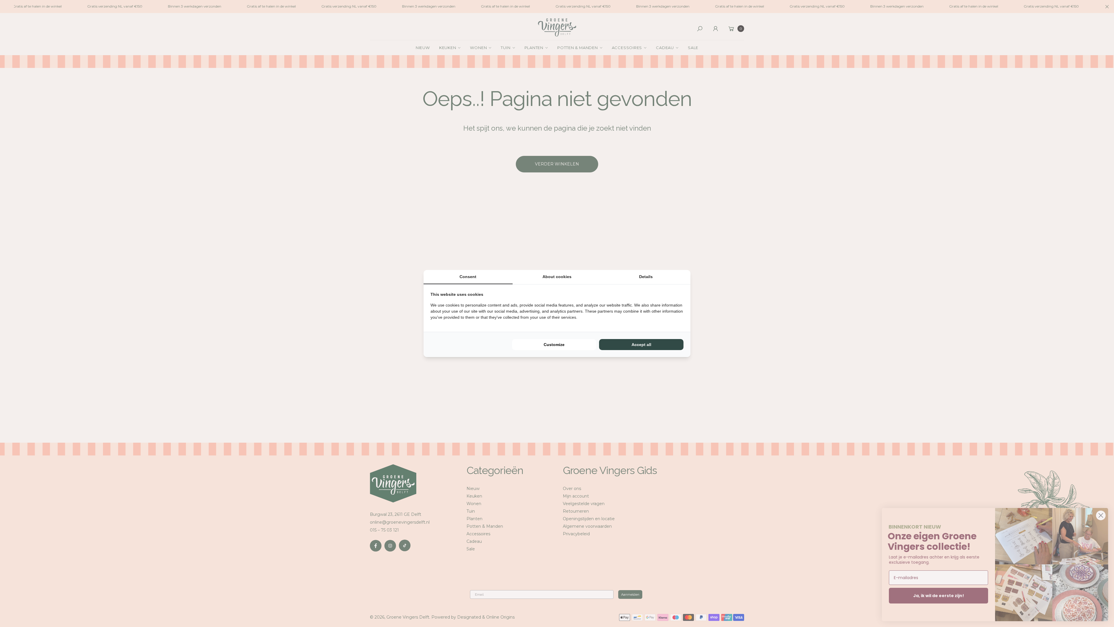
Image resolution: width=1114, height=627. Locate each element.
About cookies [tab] (557, 276)
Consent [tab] (468, 276)
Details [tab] (646, 276)
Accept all (641, 344)
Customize (554, 344)
